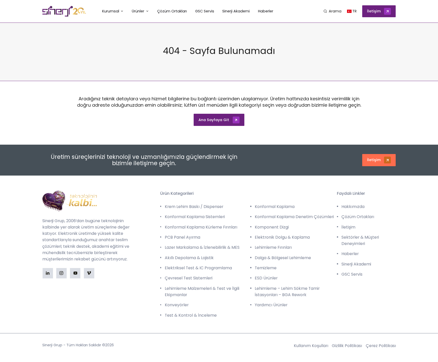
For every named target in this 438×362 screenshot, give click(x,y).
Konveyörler (177, 305)
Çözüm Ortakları (357, 217)
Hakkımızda (352, 206)
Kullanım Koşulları (311, 346)
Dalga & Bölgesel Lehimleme (283, 258)
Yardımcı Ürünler (271, 305)
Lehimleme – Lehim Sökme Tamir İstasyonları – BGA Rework (287, 291)
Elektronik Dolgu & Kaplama (282, 237)
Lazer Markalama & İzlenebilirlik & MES (202, 247)
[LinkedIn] (47, 273)
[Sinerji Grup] (64, 11)
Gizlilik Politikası (347, 346)
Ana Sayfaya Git (213, 119)
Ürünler (138, 11)
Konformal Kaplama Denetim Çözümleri (294, 217)
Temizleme (266, 268)
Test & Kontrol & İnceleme (191, 315)
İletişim (374, 11)
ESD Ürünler (266, 278)
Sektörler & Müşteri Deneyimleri (360, 240)
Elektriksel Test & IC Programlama (198, 268)
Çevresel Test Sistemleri (188, 278)
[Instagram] (61, 273)
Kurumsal (110, 11)
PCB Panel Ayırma (182, 237)
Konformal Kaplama (275, 206)
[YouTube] (75, 273)
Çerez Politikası (381, 346)
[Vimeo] (89, 273)
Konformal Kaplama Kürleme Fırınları (201, 227)
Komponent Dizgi (272, 227)
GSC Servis (351, 274)
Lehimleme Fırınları (273, 247)
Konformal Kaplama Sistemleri (195, 217)
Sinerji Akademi (356, 264)
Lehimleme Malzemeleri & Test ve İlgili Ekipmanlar (202, 291)
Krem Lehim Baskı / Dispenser (194, 206)
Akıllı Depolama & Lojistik (189, 258)
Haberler (350, 254)
